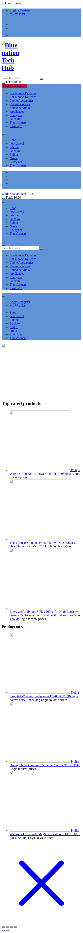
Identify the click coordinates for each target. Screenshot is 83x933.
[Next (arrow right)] (7, 930)
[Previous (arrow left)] (3, 930)
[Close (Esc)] (3, 927)
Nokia (14, 158)
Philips (14, 154)
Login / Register (20, 10)
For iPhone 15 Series (23, 93)
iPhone (14, 147)
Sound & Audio (20, 108)
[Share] (7, 927)
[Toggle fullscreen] (11, 927)
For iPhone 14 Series (23, 97)
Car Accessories (20, 104)
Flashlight (16, 126)
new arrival (17, 143)
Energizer (16, 115)
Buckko (15, 118)
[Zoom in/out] (15, 927)
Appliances (17, 111)
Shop (13, 140)
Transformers (18, 122)
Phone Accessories (21, 100)
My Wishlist (17, 14)
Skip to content (11, 3)
